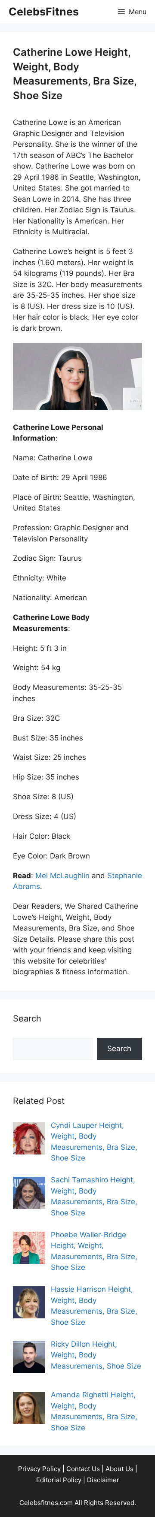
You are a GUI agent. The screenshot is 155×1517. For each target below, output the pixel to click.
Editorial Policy (58, 1480)
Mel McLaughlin (62, 875)
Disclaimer (103, 1480)
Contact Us (83, 1469)
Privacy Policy (39, 1469)
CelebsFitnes (44, 11)
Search (119, 1048)
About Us (119, 1469)
